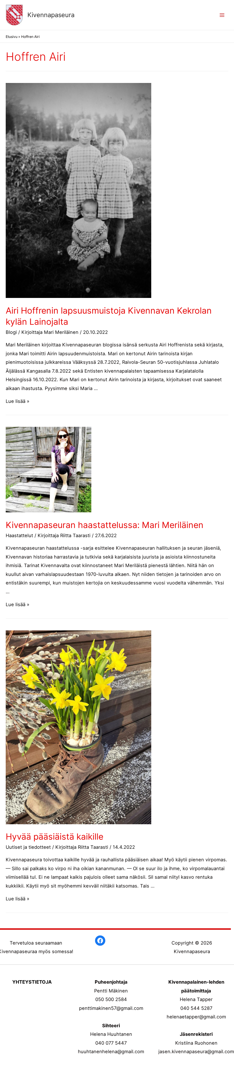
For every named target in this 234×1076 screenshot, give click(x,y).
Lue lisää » (17, 401)
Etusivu (11, 36)
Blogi (11, 332)
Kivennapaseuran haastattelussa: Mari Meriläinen (104, 525)
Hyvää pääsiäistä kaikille (54, 836)
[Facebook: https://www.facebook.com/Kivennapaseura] (100, 940)
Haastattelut (19, 535)
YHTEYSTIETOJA (32, 982)
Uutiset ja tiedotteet (28, 847)
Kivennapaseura (50, 15)
